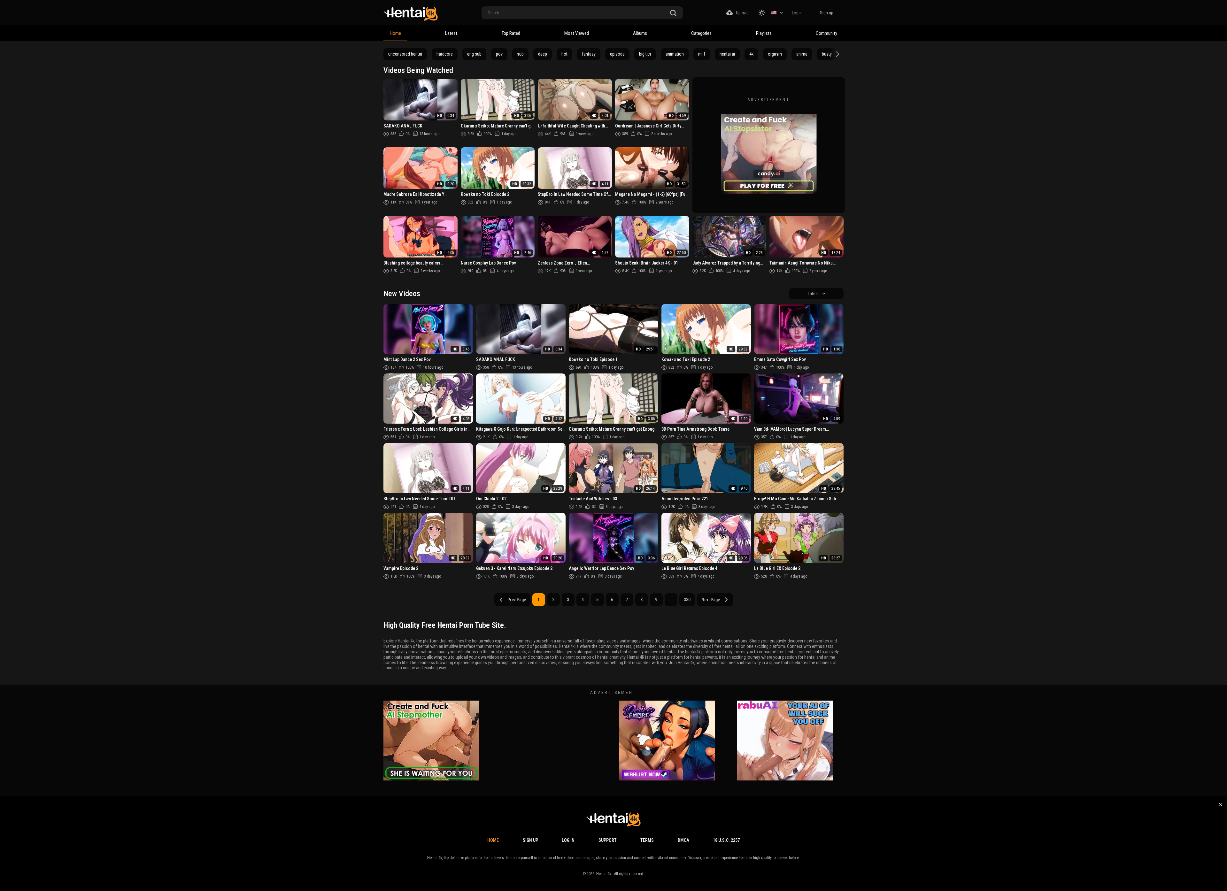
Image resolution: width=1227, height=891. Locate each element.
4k (751, 54)
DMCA (683, 840)
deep (542, 54)
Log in (797, 12)
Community (826, 33)
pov (499, 54)
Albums (640, 33)
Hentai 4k (603, 874)
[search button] (673, 13)
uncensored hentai (405, 54)
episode (617, 54)
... (671, 599)
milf (701, 54)
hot (564, 54)
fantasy (589, 54)
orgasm (775, 54)
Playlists (764, 33)
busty (827, 54)
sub (520, 54)
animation (675, 54)
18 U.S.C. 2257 (726, 840)
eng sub (474, 54)
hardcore (444, 54)
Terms (647, 840)
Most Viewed (576, 33)
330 (687, 599)
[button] (837, 54)
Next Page (710, 599)
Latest (451, 33)
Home (395, 33)
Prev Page (516, 599)
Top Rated (511, 33)
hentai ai (727, 54)
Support (607, 840)
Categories (701, 33)
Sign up (826, 12)
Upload (742, 12)
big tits (645, 54)
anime (801, 54)
